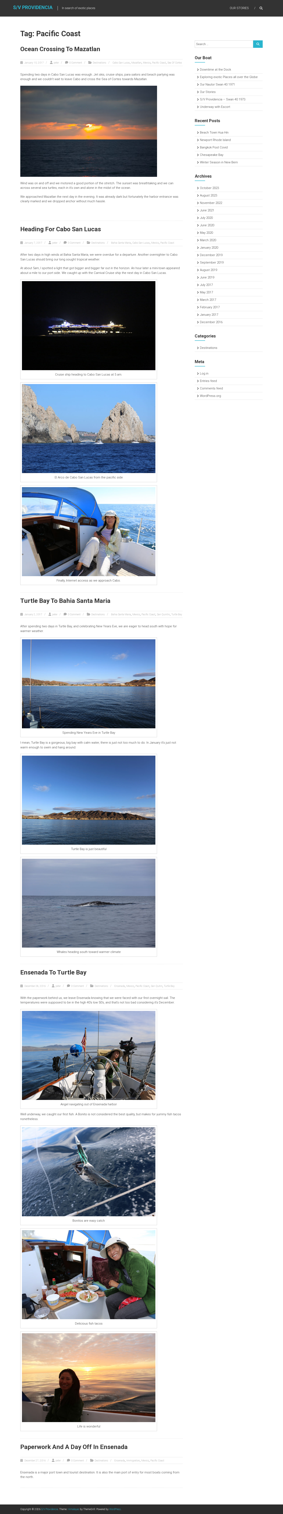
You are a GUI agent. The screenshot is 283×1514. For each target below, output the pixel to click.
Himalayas (73, 1509)
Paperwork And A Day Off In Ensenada (74, 1446)
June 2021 (207, 210)
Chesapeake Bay (211, 155)
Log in (204, 373)
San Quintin (163, 614)
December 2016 (211, 322)
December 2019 (211, 255)
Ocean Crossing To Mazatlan (60, 49)
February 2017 (210, 307)
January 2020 (209, 247)
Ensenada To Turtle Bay (53, 972)
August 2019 (208, 270)
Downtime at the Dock (215, 69)
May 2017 (206, 292)
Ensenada (119, 986)
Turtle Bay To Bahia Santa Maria (65, 600)
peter (56, 62)
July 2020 (206, 218)
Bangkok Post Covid (214, 147)
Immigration (133, 1460)
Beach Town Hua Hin (214, 132)
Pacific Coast (159, 62)
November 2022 (211, 203)
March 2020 (208, 240)
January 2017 (209, 315)
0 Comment (75, 62)
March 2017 (208, 300)
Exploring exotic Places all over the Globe (229, 77)
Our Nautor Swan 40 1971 (217, 84)
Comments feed (211, 388)
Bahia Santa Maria (121, 242)
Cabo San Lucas (121, 62)
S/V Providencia (33, 7)
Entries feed (208, 381)
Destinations (99, 62)
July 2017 (206, 285)
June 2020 (207, 225)
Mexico (147, 62)
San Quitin (156, 986)
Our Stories (239, 8)
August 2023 (208, 195)
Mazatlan (136, 62)
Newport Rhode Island (215, 140)
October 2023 (209, 188)
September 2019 (212, 262)
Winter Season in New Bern (219, 162)
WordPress (115, 1509)
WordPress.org (210, 396)
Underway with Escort (215, 107)
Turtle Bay (176, 614)
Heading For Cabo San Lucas (60, 229)
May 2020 (206, 233)
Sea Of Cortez (174, 62)
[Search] (258, 44)
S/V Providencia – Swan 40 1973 (222, 99)
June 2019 (207, 277)
